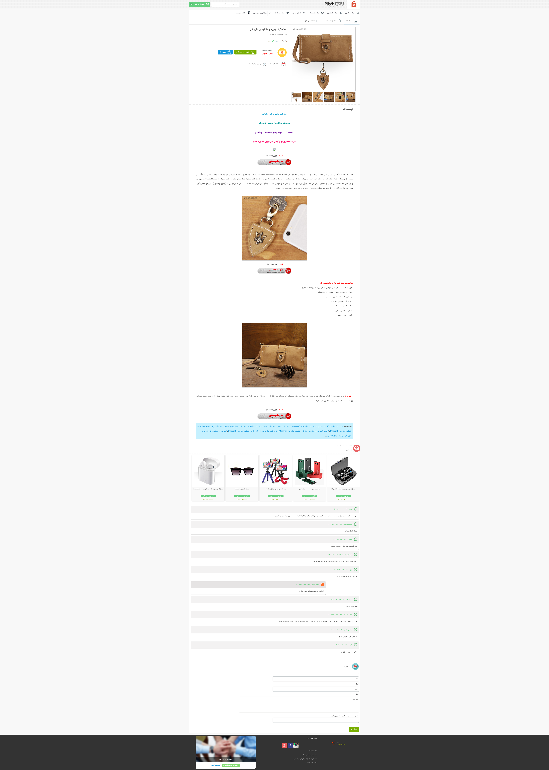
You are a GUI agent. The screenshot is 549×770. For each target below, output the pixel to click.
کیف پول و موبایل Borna (217, 431)
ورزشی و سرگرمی (259, 13)
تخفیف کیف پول (322, 431)
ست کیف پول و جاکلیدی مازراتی (330, 426)
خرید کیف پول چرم (255, 426)
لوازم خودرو (296, 13)
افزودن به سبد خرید (243, 52)
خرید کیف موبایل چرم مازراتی (235, 426)
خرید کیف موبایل (297, 426)
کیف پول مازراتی (308, 431)
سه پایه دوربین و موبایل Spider (276, 489)
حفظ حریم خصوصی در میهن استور (305, 759)
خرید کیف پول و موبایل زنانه (267, 431)
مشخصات (349, 21)
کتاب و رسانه (240, 13)
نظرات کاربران (310, 21)
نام (358, 674)
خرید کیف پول (310, 426)
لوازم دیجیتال (314, 13)
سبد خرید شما (199, 4)
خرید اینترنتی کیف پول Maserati (241, 431)
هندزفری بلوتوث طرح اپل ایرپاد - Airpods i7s (208, 489)
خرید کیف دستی (283, 426)
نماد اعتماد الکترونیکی (309, 755)
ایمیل (357, 684)
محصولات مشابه (330, 21)
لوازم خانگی (349, 13)
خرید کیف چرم (269, 426)
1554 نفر (222, 52)
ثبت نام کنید (215, 765)
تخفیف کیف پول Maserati (289, 431)
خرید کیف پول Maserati (212, 426)
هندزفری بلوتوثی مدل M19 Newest (343, 489)
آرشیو (348, 450)
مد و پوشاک (279, 13)
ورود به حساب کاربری (230, 765)
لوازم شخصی (332, 13)
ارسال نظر (353, 729)
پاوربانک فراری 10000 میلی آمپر (309, 489)
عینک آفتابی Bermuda (242, 489)
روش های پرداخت (311, 762)
